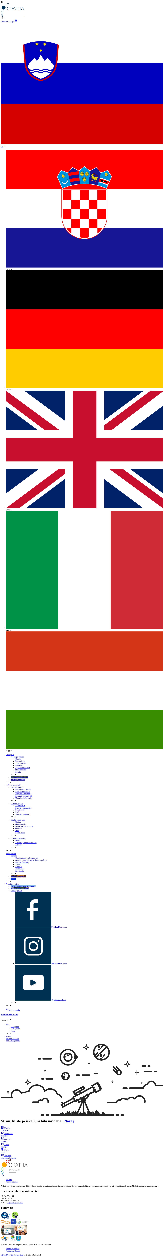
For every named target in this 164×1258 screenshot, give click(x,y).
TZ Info (9, 1180)
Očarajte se (10, 755)
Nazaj (69, 1121)
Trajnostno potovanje (23, 794)
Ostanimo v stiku (12, 884)
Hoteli (17, 840)
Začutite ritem (11, 854)
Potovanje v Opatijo (22, 789)
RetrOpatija (19, 871)
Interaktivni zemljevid (23, 796)
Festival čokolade (22, 862)
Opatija (18, 759)
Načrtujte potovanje (13, 785)
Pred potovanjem (17, 787)
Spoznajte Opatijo (17, 757)
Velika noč (19, 869)
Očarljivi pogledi (17, 804)
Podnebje (18, 765)
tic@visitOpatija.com (15, 1203)
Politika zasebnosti (13, 1251)
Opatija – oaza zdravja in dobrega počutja (31, 860)
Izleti (17, 831)
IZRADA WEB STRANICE (12, 1255)
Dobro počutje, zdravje (24, 826)
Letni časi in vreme (22, 792)
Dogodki (14, 856)
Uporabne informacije (23, 798)
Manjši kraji (19, 810)
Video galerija (20, 763)
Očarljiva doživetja (18, 820)
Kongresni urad (12, 1182)
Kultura (18, 822)
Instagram (59, 963)
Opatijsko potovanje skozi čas (26, 858)
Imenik (18, 772)
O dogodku (15, 1027)
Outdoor (18, 828)
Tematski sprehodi (22, 814)
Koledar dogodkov (13, 1041)
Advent (18, 864)
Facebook (59, 927)
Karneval (18, 867)
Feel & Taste (20, 833)
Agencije (18, 845)
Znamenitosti (20, 806)
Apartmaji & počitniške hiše (25, 843)
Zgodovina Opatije (22, 768)
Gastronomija (20, 824)
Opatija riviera (20, 770)
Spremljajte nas (16, 891)
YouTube (58, 1000)
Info (7, 1024)
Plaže (17, 812)
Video (13, 1031)
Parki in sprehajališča (23, 808)
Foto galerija (20, 761)
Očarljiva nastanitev (18, 838)
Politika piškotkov (12, 1249)
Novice (8, 1036)
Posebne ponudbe (12, 1039)
